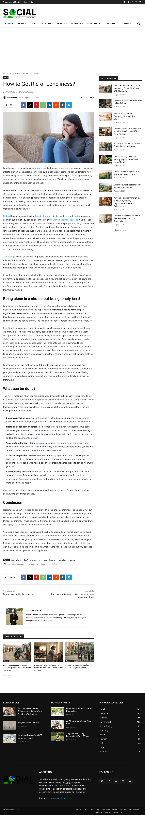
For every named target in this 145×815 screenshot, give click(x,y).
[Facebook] (124, 2)
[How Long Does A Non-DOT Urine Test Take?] (9, 738)
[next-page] (9, 677)
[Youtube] (140, 2)
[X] (132, 2)
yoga (38, 443)
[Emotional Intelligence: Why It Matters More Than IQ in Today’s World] (105, 218)
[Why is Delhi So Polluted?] (9, 725)
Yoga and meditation (49, 564)
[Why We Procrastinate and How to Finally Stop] (105, 103)
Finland (7, 216)
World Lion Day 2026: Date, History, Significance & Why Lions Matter (126, 159)
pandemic (37, 168)
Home (5, 73)
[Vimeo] (136, 2)
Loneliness (63, 560)
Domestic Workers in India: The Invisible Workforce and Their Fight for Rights (48, 667)
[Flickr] (116, 781)
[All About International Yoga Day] (57, 724)
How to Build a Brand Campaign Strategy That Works (125, 116)
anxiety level (16, 560)
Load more (119, 230)
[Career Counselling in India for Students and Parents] (105, 187)
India (77, 216)
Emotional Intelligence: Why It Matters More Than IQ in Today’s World (127, 218)
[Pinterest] (36, 105)
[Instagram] (128, 2)
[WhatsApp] (43, 105)
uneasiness (33, 564)
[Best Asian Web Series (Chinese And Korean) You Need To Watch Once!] (9, 711)
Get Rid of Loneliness (32, 560)
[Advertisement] (72, 48)
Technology (9, 256)
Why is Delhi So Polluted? (29, 723)
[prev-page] (5, 677)
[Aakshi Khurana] (5, 97)
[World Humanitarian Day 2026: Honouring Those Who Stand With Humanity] (17, 652)
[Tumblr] (62, 105)
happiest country (49, 560)
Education (69, 661)
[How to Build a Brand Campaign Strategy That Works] (105, 116)
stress (72, 560)
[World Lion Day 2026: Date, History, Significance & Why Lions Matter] (105, 159)
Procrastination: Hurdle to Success (19, 594)
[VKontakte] (130, 781)
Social (12, 73)
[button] (138, 23)
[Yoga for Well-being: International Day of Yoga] (57, 736)
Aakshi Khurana (16, 97)
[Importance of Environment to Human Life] (57, 711)
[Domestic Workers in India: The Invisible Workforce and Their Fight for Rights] (48, 652)
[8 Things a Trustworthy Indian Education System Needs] (79, 652)
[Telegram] (69, 105)
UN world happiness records (63, 219)
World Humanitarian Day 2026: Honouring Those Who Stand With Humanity (17, 667)
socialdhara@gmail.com (61, 798)
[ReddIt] (56, 105)
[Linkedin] (49, 105)
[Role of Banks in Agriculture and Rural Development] (105, 174)
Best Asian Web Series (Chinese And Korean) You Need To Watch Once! (30, 711)
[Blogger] (102, 781)
